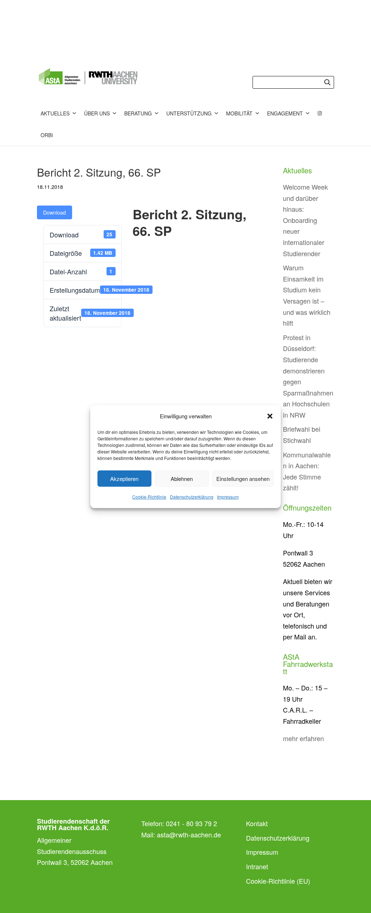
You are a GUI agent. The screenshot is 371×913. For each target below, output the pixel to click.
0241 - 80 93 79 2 (191, 823)
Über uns (97, 113)
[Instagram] (320, 113)
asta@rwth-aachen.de (189, 834)
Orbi (47, 135)
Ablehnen (182, 478)
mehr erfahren (303, 738)
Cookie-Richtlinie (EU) (278, 880)
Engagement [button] (285, 113)
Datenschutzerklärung (191, 497)
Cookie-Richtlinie (149, 497)
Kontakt (257, 823)
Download (54, 212)
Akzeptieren (124, 478)
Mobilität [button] (239, 113)
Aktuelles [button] (55, 113)
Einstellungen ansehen (243, 478)
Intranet (257, 866)
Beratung (138, 113)
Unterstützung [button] (189, 113)
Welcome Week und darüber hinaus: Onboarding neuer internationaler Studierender (305, 220)
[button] (270, 416)
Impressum (228, 497)
